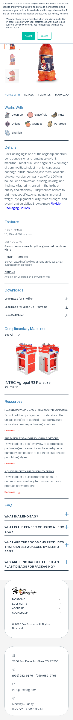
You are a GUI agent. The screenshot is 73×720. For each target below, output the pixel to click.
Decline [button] (44, 35)
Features (44, 94)
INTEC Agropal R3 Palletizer (28, 382)
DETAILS (29, 94)
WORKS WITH (12, 94)
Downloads (62, 94)
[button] (7, 79)
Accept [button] (28, 35)
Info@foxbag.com (24, 689)
